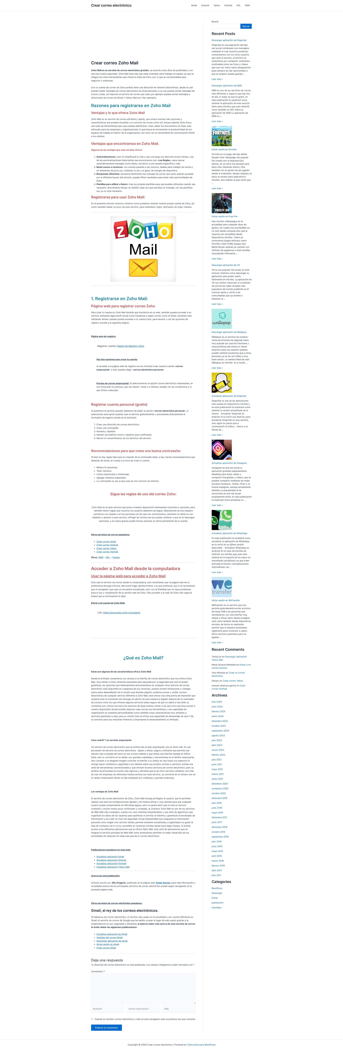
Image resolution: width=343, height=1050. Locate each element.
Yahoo (217, 5)
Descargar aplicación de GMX (227, 85)
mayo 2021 (217, 769)
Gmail (194, 5)
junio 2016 (217, 846)
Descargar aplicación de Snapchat (229, 40)
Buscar (215, 21)
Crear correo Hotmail (107, 551)
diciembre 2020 (220, 783)
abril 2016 (217, 856)
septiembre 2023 (220, 730)
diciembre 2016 (219, 827)
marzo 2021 (218, 774)
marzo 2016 (218, 860)
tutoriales (216, 907)
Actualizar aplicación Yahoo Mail (113, 867)
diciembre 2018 (219, 798)
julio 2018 (216, 803)
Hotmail (228, 5)
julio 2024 (217, 701)
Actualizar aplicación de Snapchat (229, 396)
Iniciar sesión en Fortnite (224, 149)
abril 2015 (217, 870)
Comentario (98, 971)
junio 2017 (217, 822)
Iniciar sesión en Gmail (107, 944)
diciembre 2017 (219, 817)
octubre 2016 (218, 831)
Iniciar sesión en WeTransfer (226, 600)
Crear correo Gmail (106, 541)
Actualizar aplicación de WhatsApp (229, 533)
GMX (247, 5)
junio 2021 (217, 764)
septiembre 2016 (220, 836)
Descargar (217, 893)
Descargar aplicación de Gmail (112, 941)
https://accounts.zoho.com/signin (121, 612)
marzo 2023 (218, 750)
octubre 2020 (219, 793)
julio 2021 (216, 759)
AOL (238, 5)
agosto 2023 (218, 735)
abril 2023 (217, 745)
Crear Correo (163, 882)
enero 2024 (217, 716)
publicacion (217, 902)
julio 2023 (217, 740)
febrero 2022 (218, 754)
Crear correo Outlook (107, 545)
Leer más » (217, 79)
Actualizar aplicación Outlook (111, 860)
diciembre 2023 (220, 721)
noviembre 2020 (220, 788)
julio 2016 (216, 841)
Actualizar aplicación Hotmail (111, 863)
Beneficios (217, 888)
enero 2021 (217, 778)
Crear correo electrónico (111, 5)
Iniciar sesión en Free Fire (224, 216)
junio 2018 (217, 807)
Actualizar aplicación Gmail (110, 856)
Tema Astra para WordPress (201, 1044)
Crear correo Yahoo (106, 548)
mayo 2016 (217, 851)
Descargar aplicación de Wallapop (229, 332)
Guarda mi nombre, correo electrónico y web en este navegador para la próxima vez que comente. (145, 1019)
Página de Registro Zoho (130, 346)
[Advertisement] (143, 38)
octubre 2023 (219, 725)
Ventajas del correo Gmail (109, 937)
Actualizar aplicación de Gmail (111, 934)
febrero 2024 (218, 711)
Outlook (205, 5)
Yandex (116, 557)
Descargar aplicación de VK (226, 265)
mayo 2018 (217, 812)
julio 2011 (216, 875)
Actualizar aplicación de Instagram (229, 463)
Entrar (215, 897)
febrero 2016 (218, 865)
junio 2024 (217, 706)
